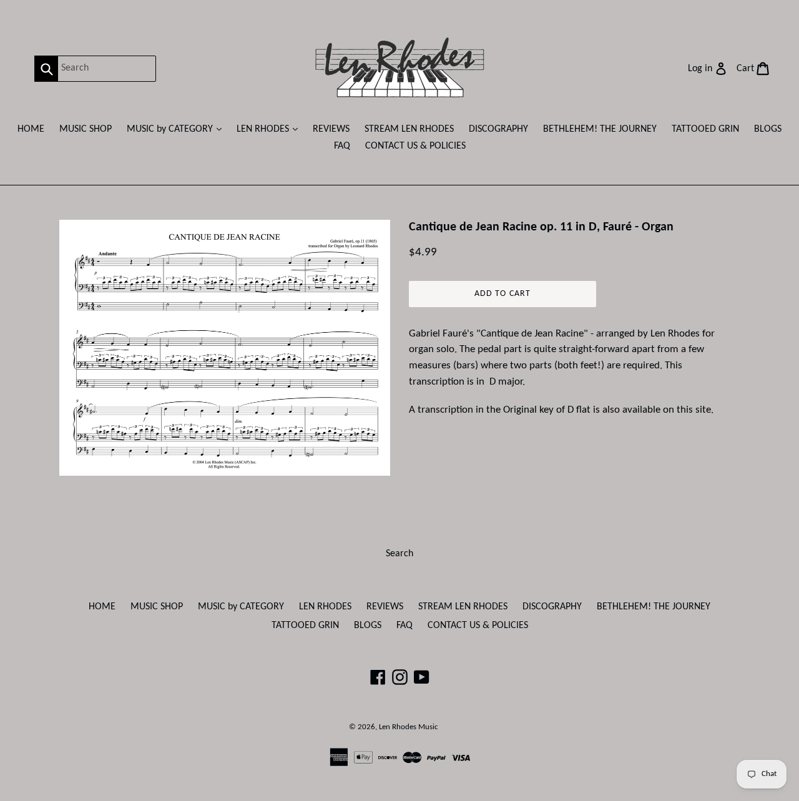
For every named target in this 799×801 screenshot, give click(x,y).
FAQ (342, 146)
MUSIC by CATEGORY (177, 129)
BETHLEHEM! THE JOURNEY (600, 129)
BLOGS (768, 129)
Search (399, 554)
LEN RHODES (270, 129)
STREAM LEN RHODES (409, 129)
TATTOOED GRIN (705, 129)
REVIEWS (331, 129)
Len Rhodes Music (408, 727)
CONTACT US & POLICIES (415, 146)
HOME (30, 129)
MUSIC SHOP (85, 129)
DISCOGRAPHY (498, 129)
